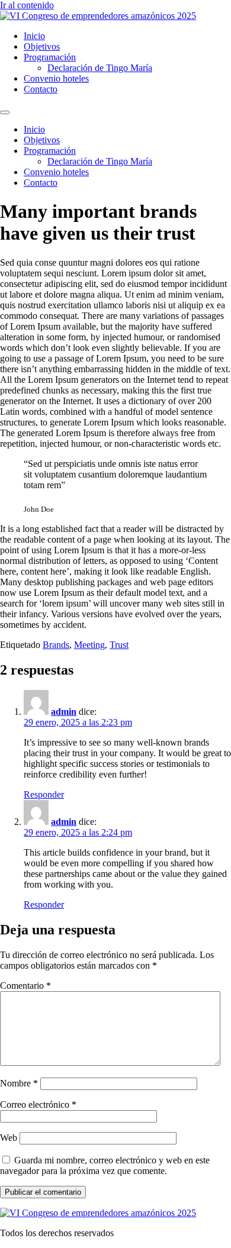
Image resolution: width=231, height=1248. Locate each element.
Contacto (40, 89)
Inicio (34, 36)
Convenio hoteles (56, 78)
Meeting (89, 645)
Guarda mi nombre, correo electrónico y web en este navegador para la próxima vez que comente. (105, 1165)
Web (8, 1138)
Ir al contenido (27, 5)
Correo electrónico (38, 1104)
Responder (44, 794)
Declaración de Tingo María (99, 68)
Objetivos (42, 46)
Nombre (19, 1083)
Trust (119, 645)
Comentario (25, 986)
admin (63, 712)
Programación (50, 57)
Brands (56, 645)
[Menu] (4, 112)
